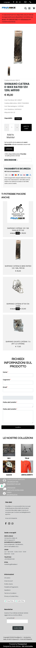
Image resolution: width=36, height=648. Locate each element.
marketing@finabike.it (10, 564)
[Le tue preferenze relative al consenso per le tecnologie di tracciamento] (2, 486)
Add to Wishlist (11, 136)
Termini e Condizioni (10, 593)
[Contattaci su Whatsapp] (19, 2)
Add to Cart (26, 127)
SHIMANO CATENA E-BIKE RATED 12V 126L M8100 (18, 267)
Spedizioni (7, 590)
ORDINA (9, 149)
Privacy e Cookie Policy (11, 596)
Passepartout (22, 644)
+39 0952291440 (9, 559)
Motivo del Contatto (10, 402)
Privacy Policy (9, 601)
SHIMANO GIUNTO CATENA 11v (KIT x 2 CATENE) (18, 343)
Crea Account (8, 581)
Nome (5, 372)
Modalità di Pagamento (11, 587)
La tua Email (11, 618)
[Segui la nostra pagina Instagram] (16, 2)
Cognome (7, 379)
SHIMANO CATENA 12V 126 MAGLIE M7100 (18, 229)
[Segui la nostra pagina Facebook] (13, 2)
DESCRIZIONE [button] (10, 160)
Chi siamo (7, 578)
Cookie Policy (20, 601)
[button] (18, 47)
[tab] (17, 159)
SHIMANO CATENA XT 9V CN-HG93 (18, 305)
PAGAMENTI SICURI (13, 484)
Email (5, 387)
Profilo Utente (8, 584)
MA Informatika (27, 646)
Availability (18, 118)
